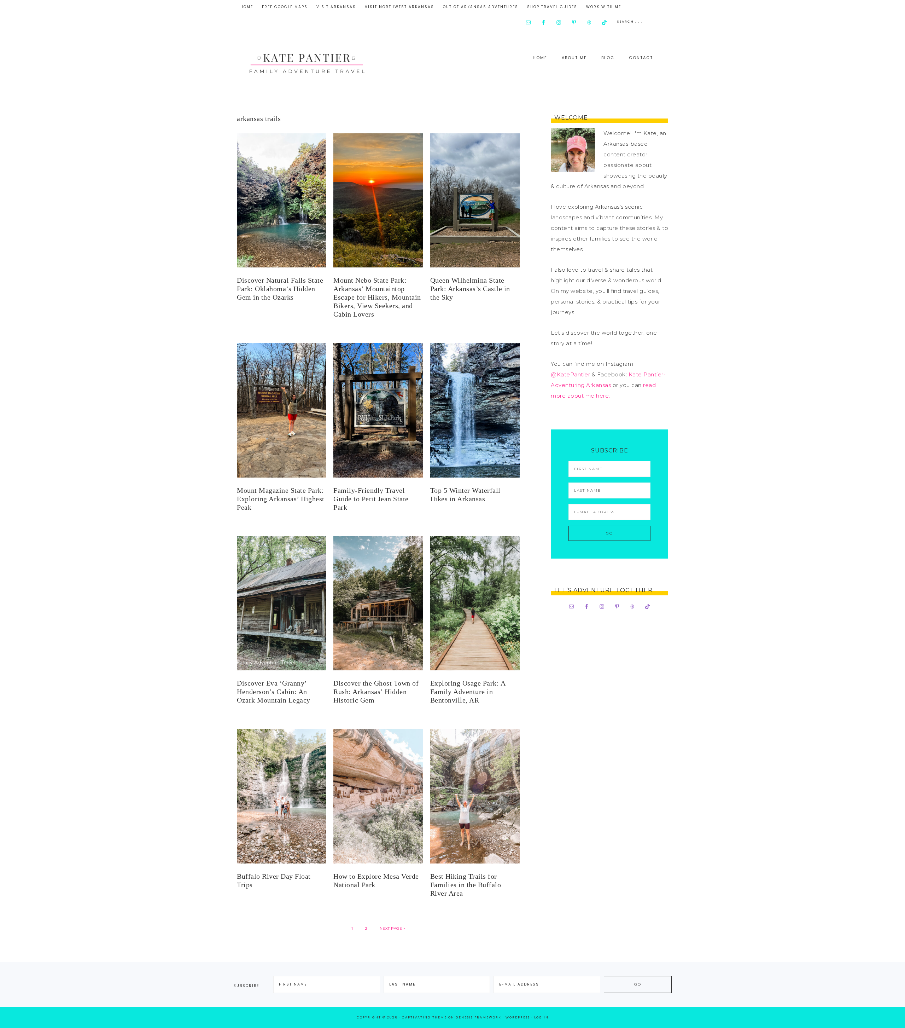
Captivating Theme (424, 1017)
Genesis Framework (478, 1017)
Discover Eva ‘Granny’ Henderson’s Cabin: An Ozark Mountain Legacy (273, 691)
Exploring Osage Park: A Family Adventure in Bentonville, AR (468, 691)
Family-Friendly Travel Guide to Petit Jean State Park (371, 498)
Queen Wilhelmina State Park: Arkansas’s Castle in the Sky (470, 288)
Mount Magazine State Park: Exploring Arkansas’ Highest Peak (281, 498)
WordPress (518, 1017)
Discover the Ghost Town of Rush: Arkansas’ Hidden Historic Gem (376, 691)
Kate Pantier (307, 62)
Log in (541, 1017)
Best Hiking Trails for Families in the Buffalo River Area (465, 884)
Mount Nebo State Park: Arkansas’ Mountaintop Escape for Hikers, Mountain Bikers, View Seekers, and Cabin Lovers (377, 297)
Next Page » (392, 928)
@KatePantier (570, 374)
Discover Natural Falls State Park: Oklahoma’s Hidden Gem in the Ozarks (280, 288)
